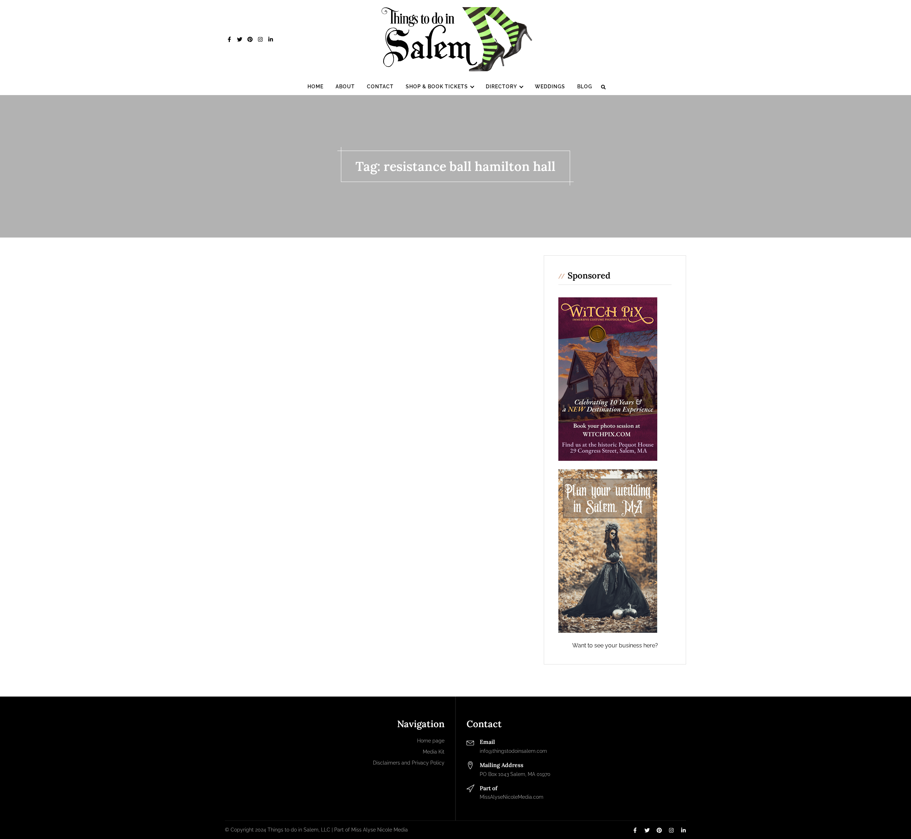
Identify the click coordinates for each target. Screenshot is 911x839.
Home (315, 86)
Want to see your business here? (615, 645)
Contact (380, 86)
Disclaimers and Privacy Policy (408, 763)
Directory (501, 86)
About (345, 86)
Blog (584, 86)
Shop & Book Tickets (437, 86)
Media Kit (433, 752)
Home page (430, 741)
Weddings (550, 86)
